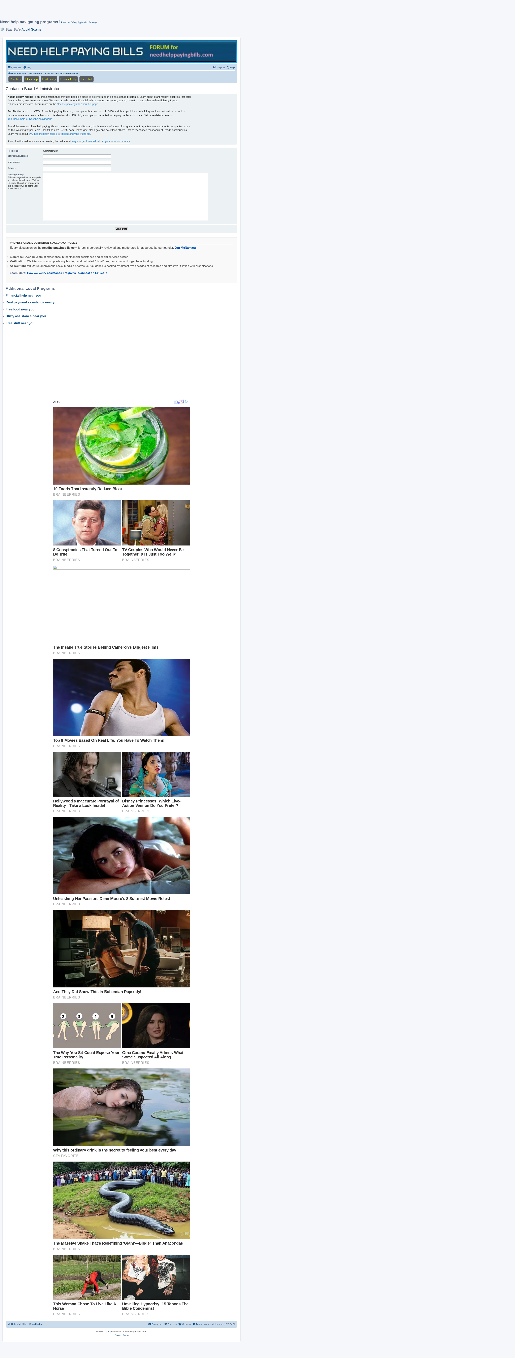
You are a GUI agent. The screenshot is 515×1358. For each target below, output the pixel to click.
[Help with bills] (121, 51)
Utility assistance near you (26, 316)
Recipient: (13, 151)
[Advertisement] (97, 11)
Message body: (16, 174)
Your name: (14, 162)
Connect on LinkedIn (92, 272)
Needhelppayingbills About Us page (77, 104)
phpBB (111, 1331)
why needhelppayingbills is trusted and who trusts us (59, 133)
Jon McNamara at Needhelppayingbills (30, 118)
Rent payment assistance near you (32, 302)
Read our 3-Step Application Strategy (79, 22)
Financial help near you (23, 295)
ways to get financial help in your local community (101, 141)
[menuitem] (27, 67)
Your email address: (18, 156)
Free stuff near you (20, 323)
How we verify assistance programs (51, 272)
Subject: (12, 168)
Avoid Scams (31, 29)
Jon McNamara (185, 247)
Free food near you (20, 309)
